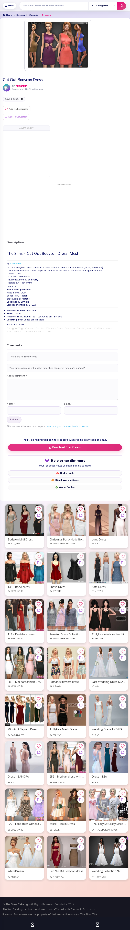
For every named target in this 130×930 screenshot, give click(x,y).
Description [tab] (15, 242)
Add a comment (17, 375)
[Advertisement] (26, 154)
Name (11, 403)
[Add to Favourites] (38, 509)
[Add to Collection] (38, 515)
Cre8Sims (21, 86)
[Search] (121, 6)
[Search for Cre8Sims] (6, 88)
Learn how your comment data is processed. (68, 426)
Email (68, 403)
